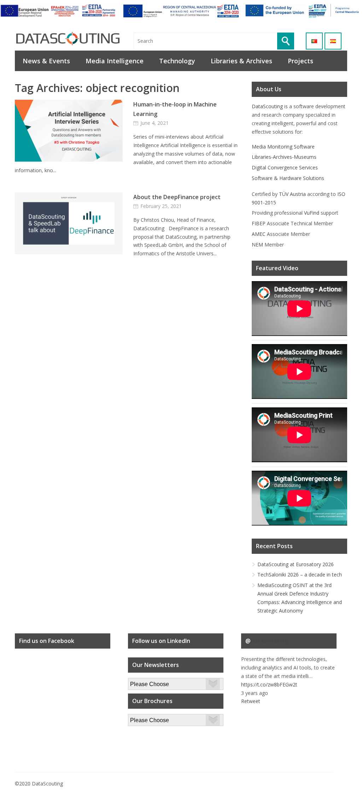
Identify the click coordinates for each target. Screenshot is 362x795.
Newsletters (142, 682)
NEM (257, 244)
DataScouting (267, 106)
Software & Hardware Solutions (288, 178)
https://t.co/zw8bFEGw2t (269, 684)
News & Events (46, 61)
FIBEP (258, 223)
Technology (177, 61)
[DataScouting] (68, 38)
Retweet (250, 701)
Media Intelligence (115, 61)
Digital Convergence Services (285, 167)
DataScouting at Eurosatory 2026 (295, 564)
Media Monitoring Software (283, 146)
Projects (300, 61)
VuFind (311, 212)
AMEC (258, 234)
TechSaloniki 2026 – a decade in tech (299, 574)
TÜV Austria (292, 194)
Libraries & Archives (241, 61)
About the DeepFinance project (177, 197)
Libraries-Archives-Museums (284, 156)
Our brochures (144, 718)
